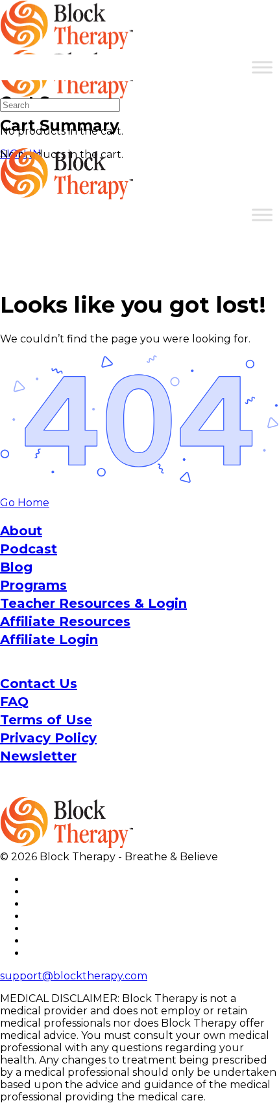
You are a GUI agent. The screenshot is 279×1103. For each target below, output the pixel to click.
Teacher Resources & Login (93, 603)
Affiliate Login (49, 639)
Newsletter (38, 756)
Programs (33, 585)
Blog (16, 567)
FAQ (14, 701)
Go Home (24, 502)
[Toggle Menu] (262, 67)
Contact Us (38, 683)
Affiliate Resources (65, 621)
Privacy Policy (48, 738)
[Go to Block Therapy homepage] (68, 42)
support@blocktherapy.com (73, 976)
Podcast (28, 549)
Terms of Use (46, 720)
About (21, 531)
